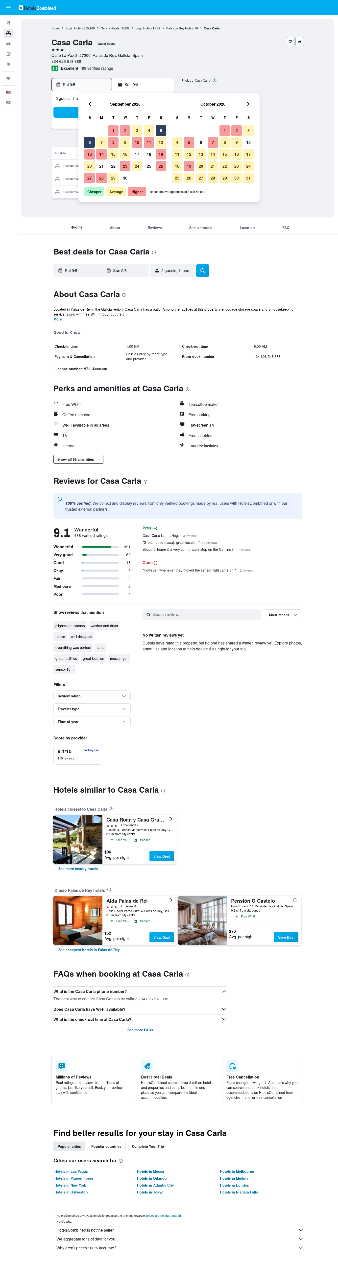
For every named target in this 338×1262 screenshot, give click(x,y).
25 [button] (149, 166)
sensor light (64, 669)
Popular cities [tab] (69, 1146)
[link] (78, 868)
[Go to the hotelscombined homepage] (37, 7)
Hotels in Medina (234, 1178)
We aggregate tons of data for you (85, 1239)
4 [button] (149, 130)
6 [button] (90, 142)
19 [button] (161, 154)
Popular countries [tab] (106, 1146)
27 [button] (89, 178)
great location (93, 658)
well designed (81, 636)
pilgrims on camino (70, 625)
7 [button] (101, 142)
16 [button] (125, 154)
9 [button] (125, 142)
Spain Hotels (74, 28)
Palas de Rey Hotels (180, 28)
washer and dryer (104, 625)
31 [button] (248, 178)
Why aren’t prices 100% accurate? (86, 1248)
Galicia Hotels (110, 28)
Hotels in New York (70, 1185)
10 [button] (137, 142)
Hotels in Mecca (150, 1171)
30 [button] (125, 178)
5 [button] (161, 130)
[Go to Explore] (8, 64)
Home (55, 28)
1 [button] (113, 130)
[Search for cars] (8, 43)
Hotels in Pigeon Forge (73, 1178)
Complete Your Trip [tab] (148, 1146)
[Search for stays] (8, 33)
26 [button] (161, 166)
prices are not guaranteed (163, 1215)
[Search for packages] (8, 54)
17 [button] (137, 154)
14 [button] (101, 154)
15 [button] (113, 154)
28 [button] (101, 178)
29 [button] (113, 178)
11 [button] (149, 142)
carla (100, 647)
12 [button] (161, 142)
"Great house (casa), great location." (180, 542)
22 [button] (113, 166)
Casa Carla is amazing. (169, 535)
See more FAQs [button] (140, 1029)
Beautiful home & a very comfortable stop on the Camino (196, 549)
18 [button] (149, 154)
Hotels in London (234, 1185)
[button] (8, 7)
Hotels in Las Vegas (71, 1171)
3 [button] (137, 130)
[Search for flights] (8, 23)
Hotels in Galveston (71, 1192)
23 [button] (125, 166)
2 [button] (125, 130)
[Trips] (8, 78)
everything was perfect (73, 647)
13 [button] (89, 154)
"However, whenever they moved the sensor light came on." (198, 570)
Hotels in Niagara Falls (239, 1192)
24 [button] (137, 166)
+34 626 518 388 (66, 61)
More (57, 319)
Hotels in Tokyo (150, 1192)
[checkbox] (78, 754)
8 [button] (113, 142)
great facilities (66, 658)
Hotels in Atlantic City (155, 1185)
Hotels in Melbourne (237, 1171)
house (60, 636)
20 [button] (89, 166)
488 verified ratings (96, 68)
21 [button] (101, 166)
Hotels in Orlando (152, 1178)
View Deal (161, 856)
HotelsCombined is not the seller (85, 1230)
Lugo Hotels (144, 28)
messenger (119, 658)
